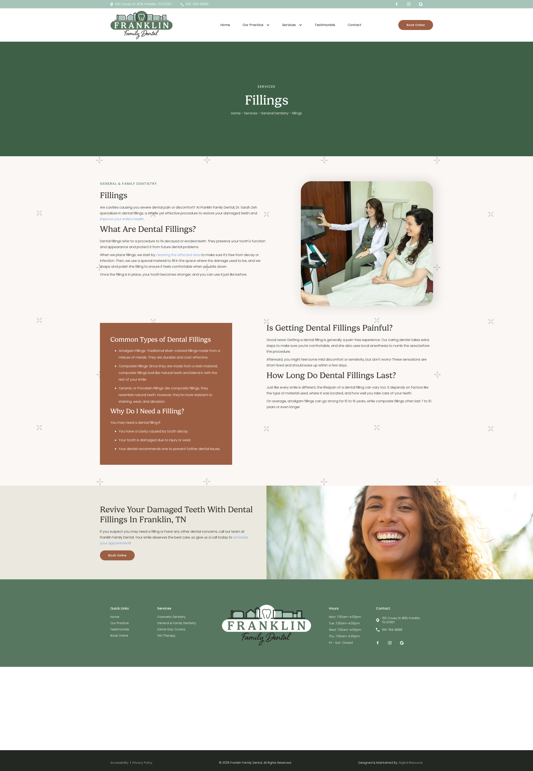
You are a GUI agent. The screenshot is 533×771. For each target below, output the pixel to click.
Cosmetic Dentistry (171, 617)
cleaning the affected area (178, 254)
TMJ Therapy (166, 636)
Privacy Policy (142, 763)
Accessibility (119, 763)
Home (225, 24)
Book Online (416, 25)
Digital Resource (411, 763)
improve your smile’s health (122, 219)
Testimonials (325, 24)
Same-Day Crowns (171, 629)
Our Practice (119, 623)
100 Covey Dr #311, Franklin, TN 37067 (401, 620)
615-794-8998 (392, 630)
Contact (354, 24)
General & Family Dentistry (176, 623)
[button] (256, 25)
